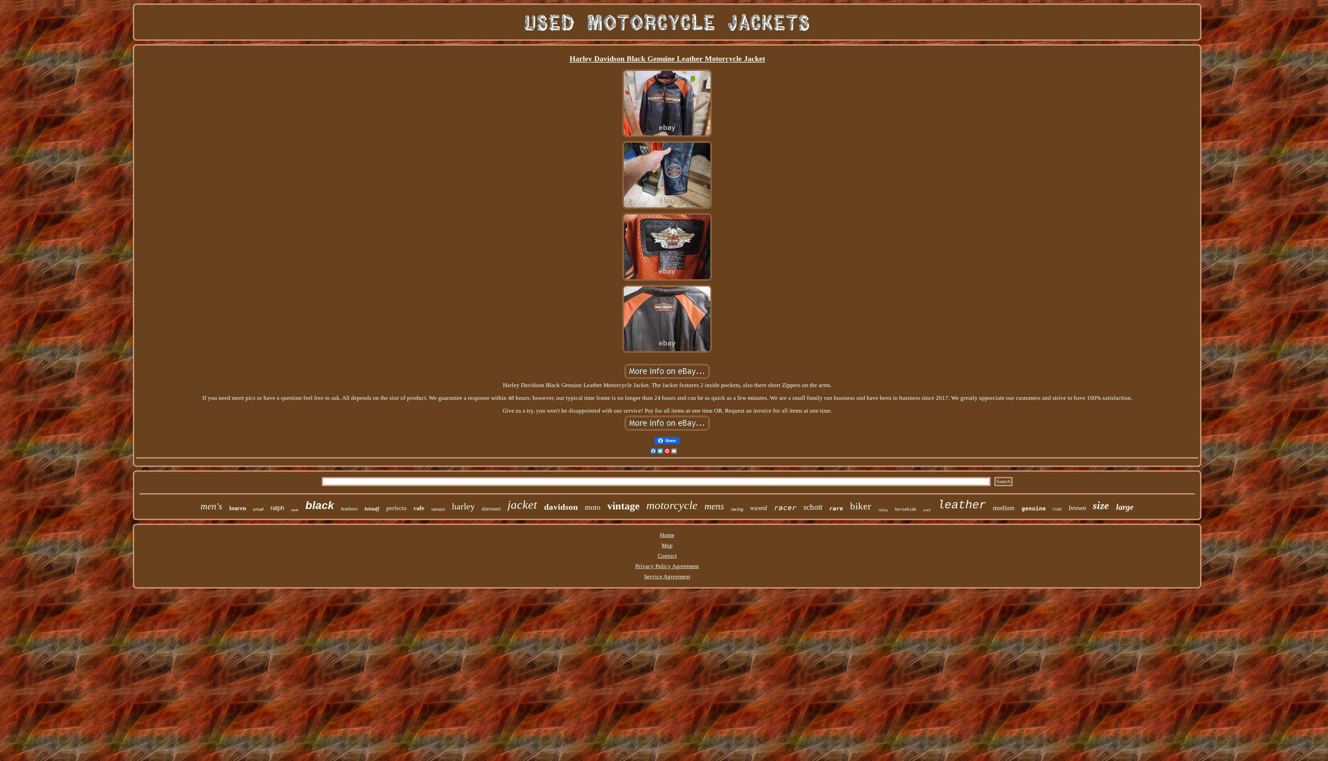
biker (860, 505)
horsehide (905, 509)
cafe (419, 508)
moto (592, 507)
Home (667, 535)
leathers (349, 508)
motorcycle (672, 505)
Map (667, 545)
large (1125, 506)
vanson (438, 509)
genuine (1034, 508)
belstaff (372, 508)
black (319, 505)
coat (1057, 508)
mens (714, 506)
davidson (561, 506)
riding (883, 510)
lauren (237, 508)
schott (812, 507)
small (258, 509)
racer (785, 508)
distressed (491, 508)
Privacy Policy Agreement (667, 566)
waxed (758, 507)
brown (1077, 507)
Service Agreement (667, 576)
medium (1004, 507)
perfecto (396, 508)
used (927, 510)
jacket (522, 504)
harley (463, 506)
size (1101, 505)
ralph (277, 508)
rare (836, 508)
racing (737, 509)
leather (962, 505)
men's (211, 506)
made (294, 510)
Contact (667, 556)
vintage (623, 505)
